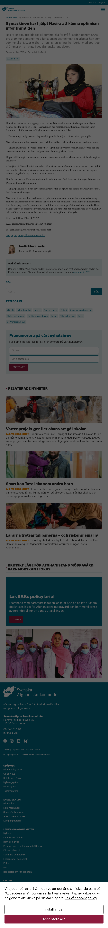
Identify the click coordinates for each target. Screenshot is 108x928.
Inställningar (54, 909)
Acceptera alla (54, 919)
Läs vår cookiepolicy (81, 898)
